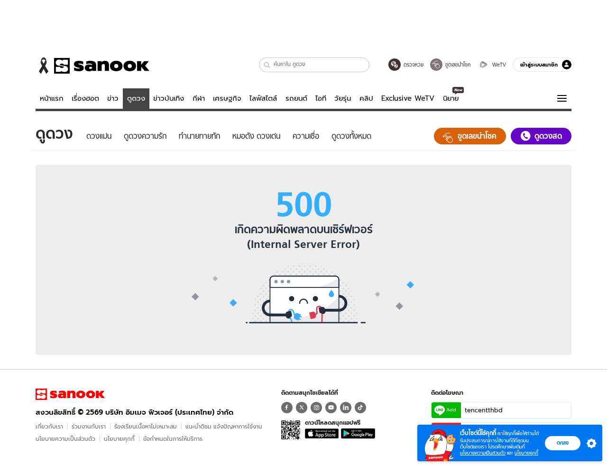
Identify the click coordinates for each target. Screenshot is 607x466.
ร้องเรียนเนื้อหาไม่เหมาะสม (145, 426)
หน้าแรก (52, 98)
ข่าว (113, 98)
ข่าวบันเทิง (168, 98)
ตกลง (563, 443)
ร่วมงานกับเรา (89, 426)
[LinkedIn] (345, 407)
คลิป (366, 98)
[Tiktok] (360, 407)
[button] (267, 64)
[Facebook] (287, 407)
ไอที (320, 98)
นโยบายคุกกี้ (119, 439)
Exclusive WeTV (407, 98)
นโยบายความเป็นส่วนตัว (65, 439)
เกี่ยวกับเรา (49, 426)
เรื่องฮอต (85, 98)
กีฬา (199, 98)
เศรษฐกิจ (227, 98)
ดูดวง (136, 98)
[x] (301, 407)
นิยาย (451, 98)
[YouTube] (331, 407)
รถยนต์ (296, 98)
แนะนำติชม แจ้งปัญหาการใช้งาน (223, 426)
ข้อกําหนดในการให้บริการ (172, 439)
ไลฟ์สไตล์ (263, 98)
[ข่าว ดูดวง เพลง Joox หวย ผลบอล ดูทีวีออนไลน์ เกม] (70, 394)
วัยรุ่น (342, 98)
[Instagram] (316, 407)
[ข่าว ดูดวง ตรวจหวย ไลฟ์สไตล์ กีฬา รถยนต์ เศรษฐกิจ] (92, 65)
